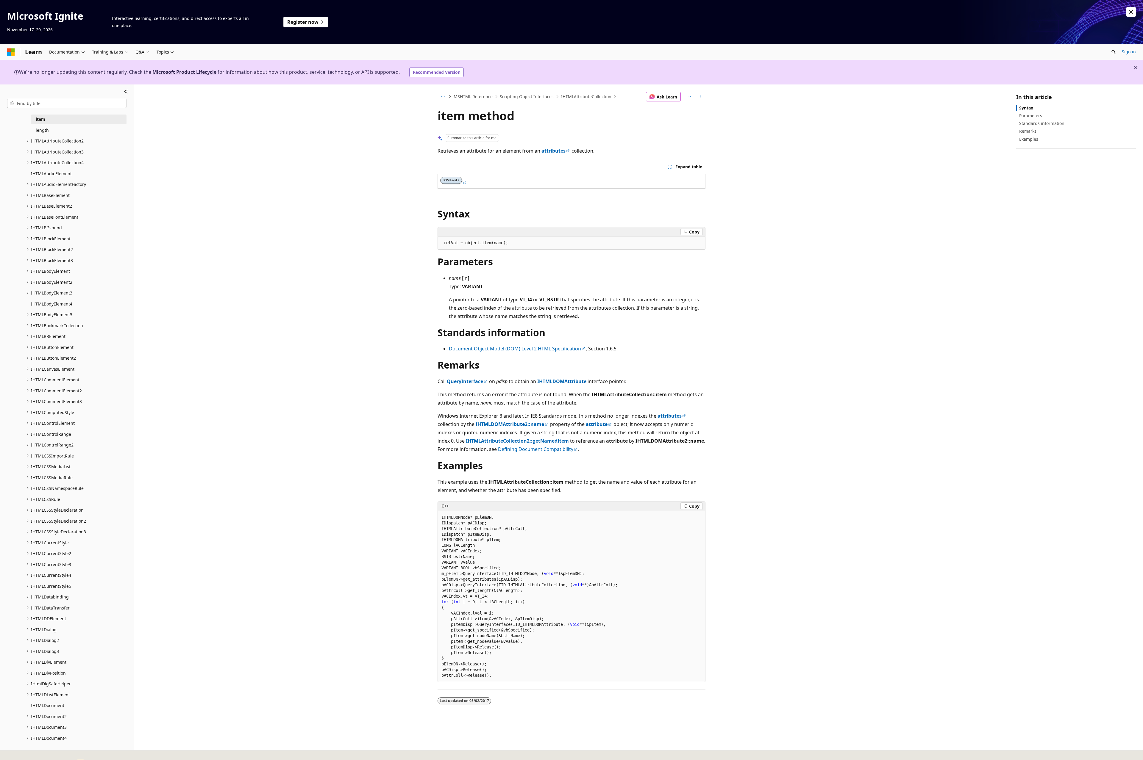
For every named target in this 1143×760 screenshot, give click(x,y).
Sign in (1129, 51)
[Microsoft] (11, 52)
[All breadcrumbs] (443, 96)
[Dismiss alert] (1131, 12)
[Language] (689, 96)
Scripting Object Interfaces (527, 96)
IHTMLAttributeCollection (586, 96)
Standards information (1041, 123)
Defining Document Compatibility (535, 449)
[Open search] (1113, 52)
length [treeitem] (42, 130)
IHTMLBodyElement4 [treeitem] (51, 303)
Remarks (1027, 131)
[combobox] (67, 103)
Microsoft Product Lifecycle (184, 72)
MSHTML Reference (473, 96)
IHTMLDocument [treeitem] (47, 705)
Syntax (1026, 108)
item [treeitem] (40, 119)
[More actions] (700, 96)
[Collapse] (126, 91)
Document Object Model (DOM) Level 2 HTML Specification (515, 348)
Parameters (1030, 115)
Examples (1028, 139)
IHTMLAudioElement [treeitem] (51, 173)
